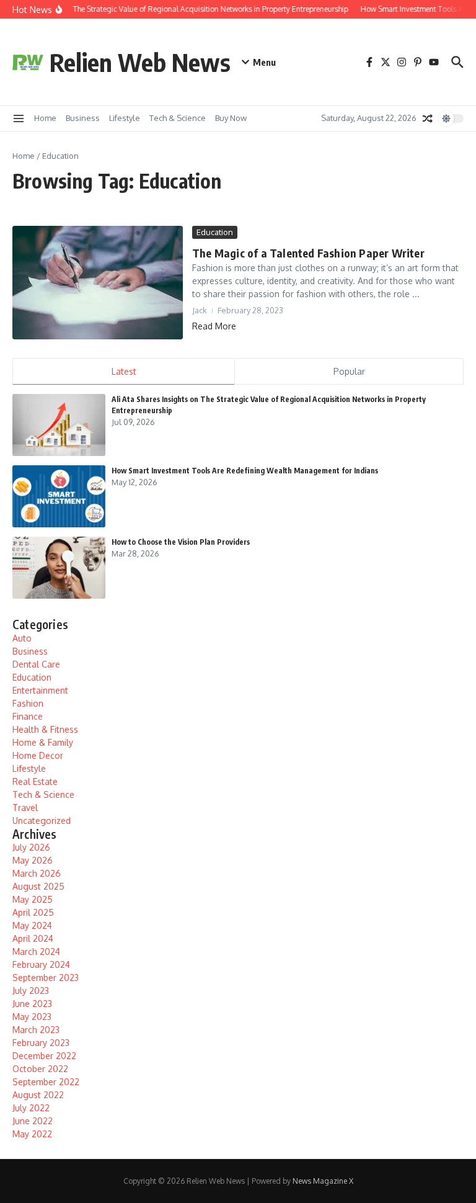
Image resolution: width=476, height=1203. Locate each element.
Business (83, 118)
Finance (27, 716)
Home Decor (37, 755)
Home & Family (42, 742)
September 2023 (45, 977)
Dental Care (36, 664)
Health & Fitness (45, 729)
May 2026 (32, 860)
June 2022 (32, 1121)
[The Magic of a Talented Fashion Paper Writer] (97, 282)
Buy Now (231, 118)
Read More (214, 326)
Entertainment (40, 690)
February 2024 (41, 964)
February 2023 (40, 1042)
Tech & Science (177, 118)
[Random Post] (428, 118)
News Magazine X (323, 1181)
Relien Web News (140, 62)
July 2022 (31, 1107)
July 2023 (30, 990)
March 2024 (36, 951)
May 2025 (32, 899)
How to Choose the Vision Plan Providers (181, 542)
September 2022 (45, 1081)
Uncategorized (41, 820)
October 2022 (40, 1068)
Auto (22, 638)
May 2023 (31, 1016)
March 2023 (36, 1029)
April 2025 (33, 912)
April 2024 (32, 938)
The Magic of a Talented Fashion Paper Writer (308, 253)
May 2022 (32, 1134)
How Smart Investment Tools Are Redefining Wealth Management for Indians (245, 470)
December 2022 (44, 1055)
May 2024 (32, 925)
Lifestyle (124, 118)
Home (45, 118)
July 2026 (31, 847)
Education (214, 232)
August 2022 (38, 1094)
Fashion (27, 703)
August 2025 (38, 886)
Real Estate (35, 781)
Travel (25, 807)
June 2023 (32, 1003)
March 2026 (36, 873)
